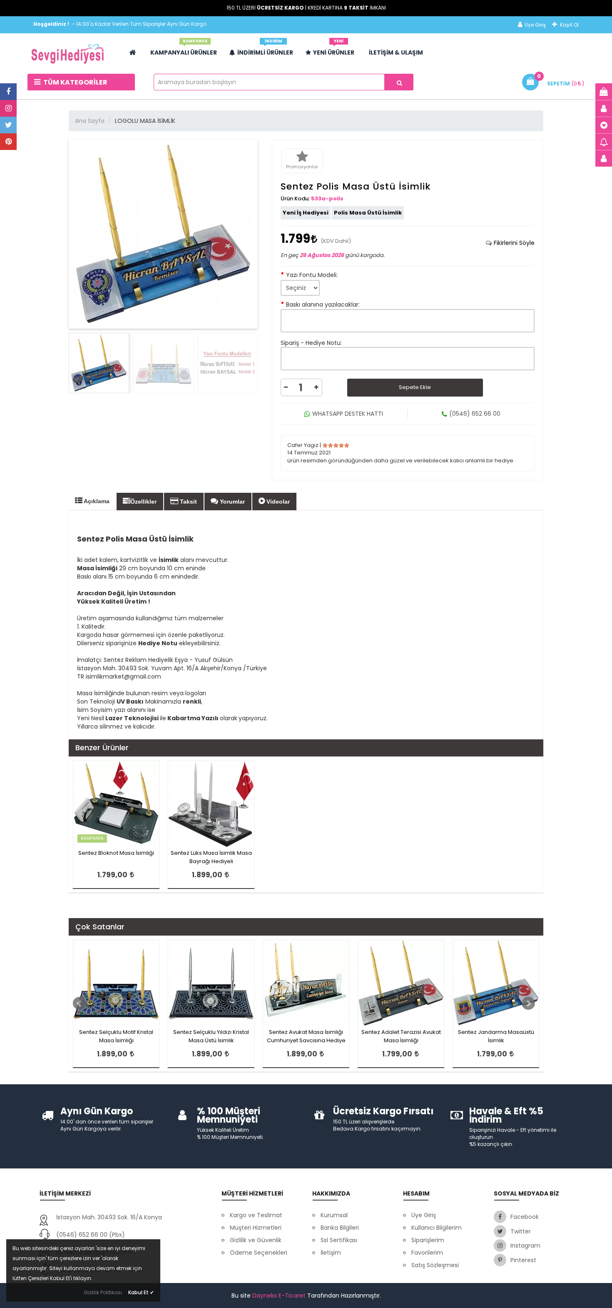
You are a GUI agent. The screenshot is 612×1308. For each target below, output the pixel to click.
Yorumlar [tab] (231, 501)
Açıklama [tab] (95, 501)
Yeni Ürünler (333, 49)
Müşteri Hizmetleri (255, 1227)
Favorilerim (427, 1252)
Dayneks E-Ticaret (279, 1295)
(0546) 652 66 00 (474, 413)
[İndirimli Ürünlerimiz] (603, 141)
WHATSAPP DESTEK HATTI (347, 413)
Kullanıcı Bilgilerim (436, 1227)
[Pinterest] (8, 141)
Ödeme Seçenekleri (258, 1252)
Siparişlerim (427, 1240)
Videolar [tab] (277, 501)
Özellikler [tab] (143, 501)
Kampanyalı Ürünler (183, 49)
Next (528, 1003)
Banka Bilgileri (340, 1227)
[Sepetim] (603, 91)
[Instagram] (8, 108)
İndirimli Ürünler (265, 49)
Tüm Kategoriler (74, 82)
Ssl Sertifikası (339, 1240)
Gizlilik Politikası (103, 1292)
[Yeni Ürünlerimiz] (603, 125)
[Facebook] (8, 91)
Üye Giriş (535, 24)
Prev (79, 1003)
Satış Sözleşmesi (435, 1265)
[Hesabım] (603, 108)
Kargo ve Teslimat (256, 1215)
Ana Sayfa (89, 121)
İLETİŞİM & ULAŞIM (396, 52)
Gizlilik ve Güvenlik (255, 1240)
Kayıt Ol (569, 24)
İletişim (331, 1252)
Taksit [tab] (187, 501)
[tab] (510, 243)
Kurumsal (334, 1215)
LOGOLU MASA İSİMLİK (145, 121)
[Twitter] (8, 125)
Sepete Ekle (415, 387)
